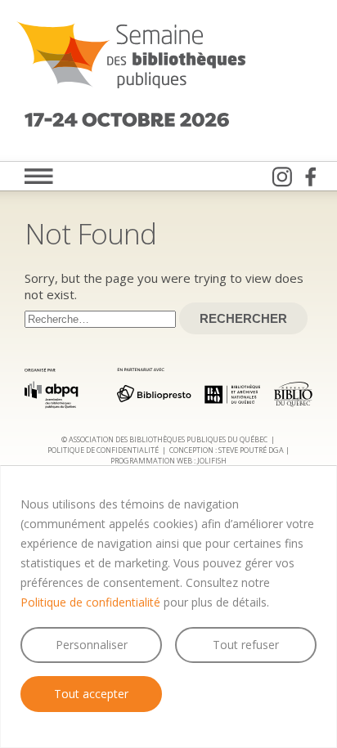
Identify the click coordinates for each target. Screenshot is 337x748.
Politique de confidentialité (90, 602)
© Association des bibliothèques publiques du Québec (164, 439)
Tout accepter (91, 693)
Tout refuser (246, 644)
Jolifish (212, 460)
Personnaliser (92, 644)
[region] (168, 606)
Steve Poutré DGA (251, 450)
